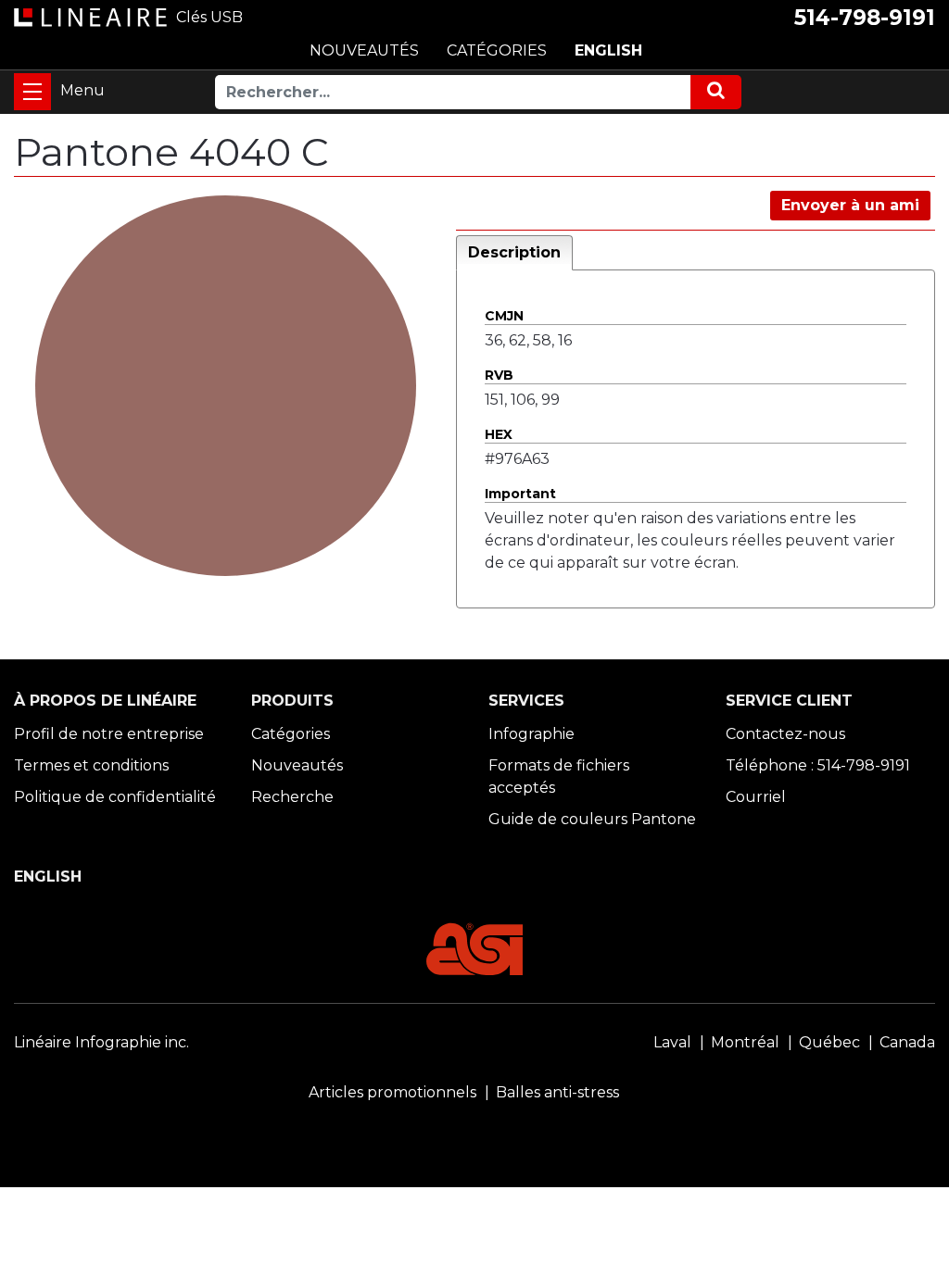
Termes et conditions (91, 765)
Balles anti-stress (557, 1092)
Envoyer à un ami (850, 205)
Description (514, 252)
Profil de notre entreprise (109, 734)
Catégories (290, 734)
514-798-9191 (864, 18)
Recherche (292, 797)
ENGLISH (608, 50)
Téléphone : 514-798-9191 (818, 765)
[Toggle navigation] (32, 91)
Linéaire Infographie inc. (101, 1042)
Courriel (756, 797)
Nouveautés (297, 765)
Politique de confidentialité (115, 797)
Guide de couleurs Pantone (592, 819)
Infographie (531, 734)
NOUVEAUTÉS (364, 50)
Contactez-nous (785, 734)
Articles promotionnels (392, 1092)
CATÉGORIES (497, 50)
